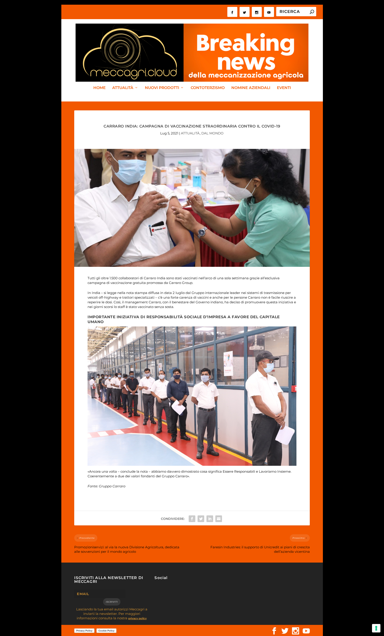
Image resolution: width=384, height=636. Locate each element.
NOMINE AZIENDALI (250, 88)
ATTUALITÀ (122, 88)
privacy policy (137, 618)
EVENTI (284, 88)
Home (99, 88)
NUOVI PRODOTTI (162, 88)
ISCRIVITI (112, 601)
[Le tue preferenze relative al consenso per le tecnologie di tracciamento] (376, 628)
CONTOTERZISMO (208, 88)
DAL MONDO (212, 133)
